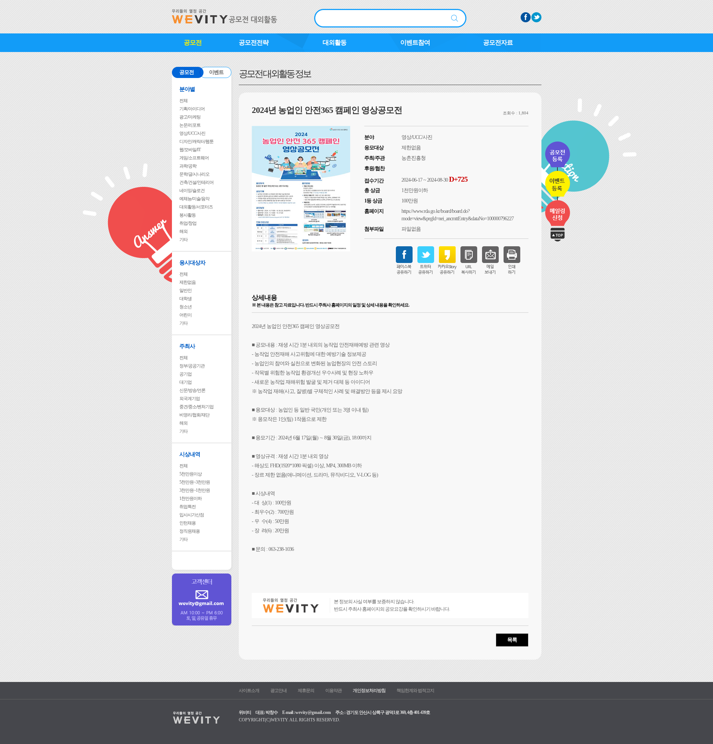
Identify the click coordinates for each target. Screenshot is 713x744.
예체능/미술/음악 (194, 198)
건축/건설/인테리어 (196, 182)
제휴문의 (306, 690)
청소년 (185, 306)
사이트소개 (249, 690)
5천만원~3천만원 (194, 482)
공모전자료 (498, 42)
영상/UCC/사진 (192, 133)
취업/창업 (187, 223)
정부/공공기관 (192, 365)
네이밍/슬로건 (192, 190)
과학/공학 (187, 166)
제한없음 (187, 282)
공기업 (185, 374)
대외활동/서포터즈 (196, 206)
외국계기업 (189, 398)
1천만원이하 (190, 498)
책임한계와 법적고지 (415, 690)
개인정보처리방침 (369, 690)
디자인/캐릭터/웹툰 (196, 141)
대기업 (185, 382)
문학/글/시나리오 (194, 174)
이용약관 (333, 690)
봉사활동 (187, 215)
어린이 (185, 315)
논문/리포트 (190, 125)
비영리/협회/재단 (194, 415)
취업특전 (187, 506)
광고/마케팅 (190, 117)
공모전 (193, 42)
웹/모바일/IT (190, 149)
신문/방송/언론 (192, 390)
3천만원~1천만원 (194, 490)
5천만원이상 (190, 474)
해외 (183, 231)
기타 (183, 239)
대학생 (185, 298)
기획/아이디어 (192, 108)
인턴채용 (187, 523)
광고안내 (278, 690)
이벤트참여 (415, 42)
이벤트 (216, 72)
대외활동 (334, 42)
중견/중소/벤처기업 (196, 406)
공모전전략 (253, 42)
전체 (183, 100)
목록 (512, 640)
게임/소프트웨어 (194, 157)
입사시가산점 (191, 514)
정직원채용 (189, 531)
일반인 (185, 290)
